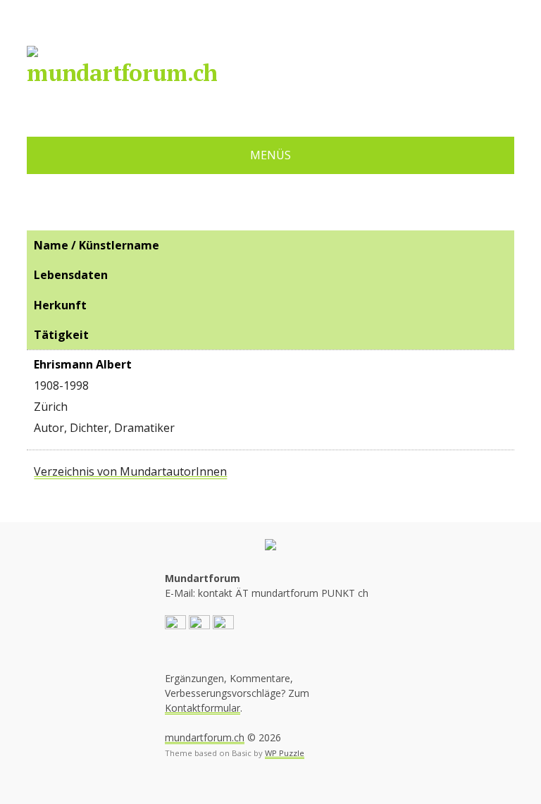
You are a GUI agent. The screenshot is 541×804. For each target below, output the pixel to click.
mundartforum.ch (122, 72)
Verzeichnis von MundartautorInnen (130, 471)
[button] (175, 624)
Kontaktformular (202, 708)
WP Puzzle (284, 753)
